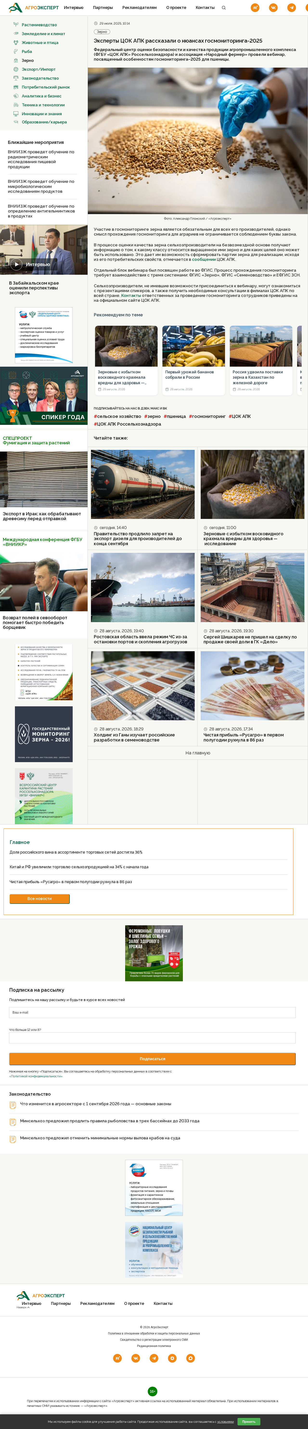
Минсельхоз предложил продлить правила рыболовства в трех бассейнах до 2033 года (109, 1121)
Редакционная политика (154, 1346)
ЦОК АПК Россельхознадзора (129, 424)
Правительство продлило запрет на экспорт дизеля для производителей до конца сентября (138, 538)
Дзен (145, 408)
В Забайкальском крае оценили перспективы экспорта (34, 288)
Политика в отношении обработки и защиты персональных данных (154, 1333)
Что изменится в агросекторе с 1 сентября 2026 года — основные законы (95, 1104)
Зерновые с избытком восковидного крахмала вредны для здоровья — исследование (121, 378)
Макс (155, 408)
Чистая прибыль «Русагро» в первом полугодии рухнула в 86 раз (244, 737)
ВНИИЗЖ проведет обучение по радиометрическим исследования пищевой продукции (41, 159)
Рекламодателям (139, 7)
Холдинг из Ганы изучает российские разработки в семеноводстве (134, 737)
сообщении (204, 259)
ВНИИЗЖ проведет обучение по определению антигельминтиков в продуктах (41, 211)
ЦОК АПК (241, 416)
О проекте (176, 7)
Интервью (73, 7)
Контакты (205, 7)
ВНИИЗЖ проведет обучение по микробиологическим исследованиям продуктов (41, 186)
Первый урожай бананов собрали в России (189, 375)
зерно (154, 416)
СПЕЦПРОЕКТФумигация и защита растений (36, 441)
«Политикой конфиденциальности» (36, 1076)
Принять (249, 1421)
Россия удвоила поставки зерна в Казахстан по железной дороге (258, 377)
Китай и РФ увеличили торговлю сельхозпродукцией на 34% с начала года (79, 867)
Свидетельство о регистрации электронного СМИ (154, 1339)
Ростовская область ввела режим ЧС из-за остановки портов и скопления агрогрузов (140, 639)
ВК (165, 408)
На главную (198, 752)
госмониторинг (209, 416)
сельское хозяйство (119, 416)
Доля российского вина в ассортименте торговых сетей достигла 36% (76, 852)
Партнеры (103, 7)
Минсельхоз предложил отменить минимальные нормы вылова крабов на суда (100, 1138)
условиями (225, 1421)
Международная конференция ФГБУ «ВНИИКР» (42, 542)
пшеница (176, 416)
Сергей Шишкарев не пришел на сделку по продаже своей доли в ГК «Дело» (250, 639)
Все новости (39, 898)
